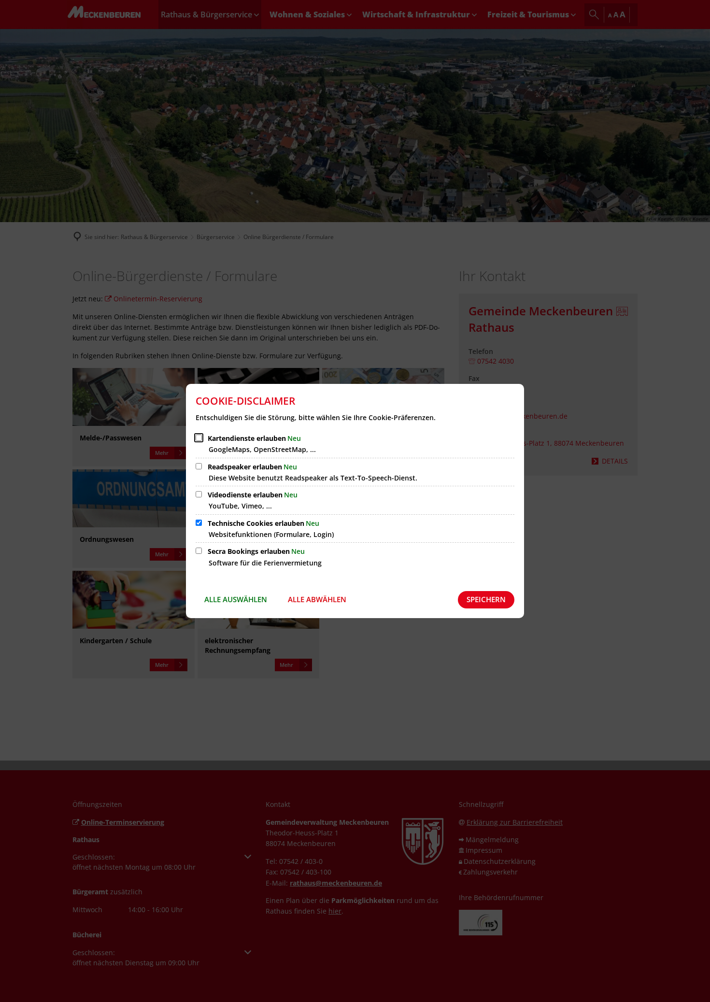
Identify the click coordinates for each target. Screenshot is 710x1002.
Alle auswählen (235, 599)
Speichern (486, 599)
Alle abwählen (317, 599)
